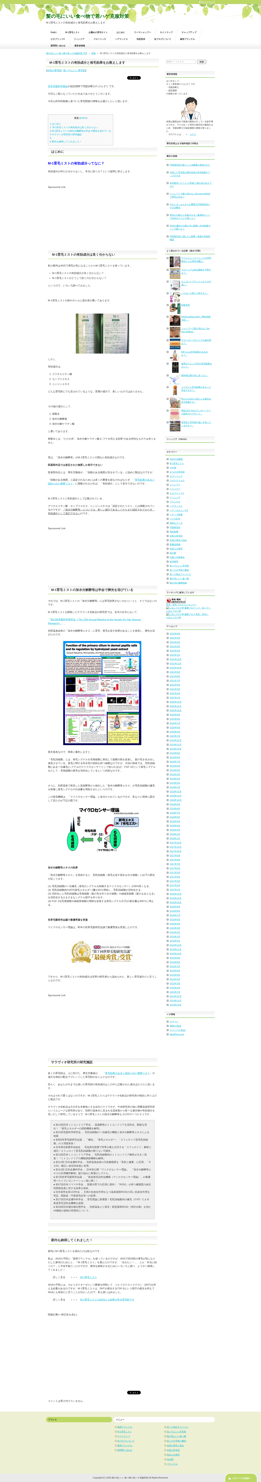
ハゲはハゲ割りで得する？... (194, 293)
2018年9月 (175, 804)
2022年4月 (175, 642)
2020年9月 (175, 715)
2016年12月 (175, 894)
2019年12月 (175, 740)
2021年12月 (175, 659)
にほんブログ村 (173, 611)
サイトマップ (166, 32)
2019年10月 (175, 749)
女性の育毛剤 (54, 70)
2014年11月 (175, 1000)
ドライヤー (175, 489)
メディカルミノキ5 (179, 510)
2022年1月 (175, 655)
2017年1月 (175, 889)
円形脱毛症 (175, 527)
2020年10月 (175, 710)
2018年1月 (175, 838)
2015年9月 (175, 958)
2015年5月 (175, 975)
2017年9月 (175, 855)
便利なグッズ (176, 523)
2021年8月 (175, 676)
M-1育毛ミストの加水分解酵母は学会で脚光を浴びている (80, 131)
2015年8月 (175, 962)
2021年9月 (175, 672)
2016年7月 (175, 915)
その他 (173, 467)
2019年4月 (175, 774)
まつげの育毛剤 (177, 472)
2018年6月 (175, 817)
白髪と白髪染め (177, 557)
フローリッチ (99, 39)
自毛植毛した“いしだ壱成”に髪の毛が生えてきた (191, 185)
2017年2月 (175, 885)
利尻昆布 (141, 39)
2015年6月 (175, 971)
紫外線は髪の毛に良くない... (194, 375)
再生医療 (174, 531)
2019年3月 (175, 779)
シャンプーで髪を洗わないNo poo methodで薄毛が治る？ (190, 195)
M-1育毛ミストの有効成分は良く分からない (74, 127)
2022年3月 (175, 646)
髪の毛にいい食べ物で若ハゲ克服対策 (87, 16)
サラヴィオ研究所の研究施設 (66, 134)
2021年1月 (175, 697)
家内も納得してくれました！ (66, 141)
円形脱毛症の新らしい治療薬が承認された (190, 165)
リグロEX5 (175, 519)
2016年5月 (175, 924)
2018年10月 (175, 800)
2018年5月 (175, 821)
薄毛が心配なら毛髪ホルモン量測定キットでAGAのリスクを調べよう (190, 217)
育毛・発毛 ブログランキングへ (181, 605)
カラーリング (176, 476)
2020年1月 (175, 736)
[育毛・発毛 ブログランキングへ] (176, 601)
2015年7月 (175, 966)
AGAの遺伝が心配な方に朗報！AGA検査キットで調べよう (190, 227)
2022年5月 (175, 638)
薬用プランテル (187, 39)
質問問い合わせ (58, 45)
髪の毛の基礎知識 (178, 583)
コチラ (193, 134)
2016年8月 (175, 911)
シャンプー (175, 485)
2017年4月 (175, 877)
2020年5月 (175, 732)
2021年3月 (175, 689)
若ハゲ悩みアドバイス (180, 574)
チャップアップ (189, 32)
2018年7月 (175, 813)
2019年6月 (175, 766)
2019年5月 (175, 770)
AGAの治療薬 (176, 459)
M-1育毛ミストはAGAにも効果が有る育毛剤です (107, 1299)
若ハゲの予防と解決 (179, 570)
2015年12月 (175, 945)
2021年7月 (175, 680)
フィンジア (79, 39)
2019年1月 (175, 787)
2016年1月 (175, 941)
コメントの (177, 1030)
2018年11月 (175, 796)
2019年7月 (175, 761)
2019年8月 (175, 757)
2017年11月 (175, 847)
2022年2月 (175, 651)
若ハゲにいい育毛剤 (74, 70)
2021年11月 (175, 663)
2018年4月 (175, 825)
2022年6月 (175, 633)
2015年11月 (175, 949)
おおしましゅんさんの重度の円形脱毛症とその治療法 (190, 206)
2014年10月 (175, 1005)
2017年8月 (175, 860)
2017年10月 (175, 851)
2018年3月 (175, 830)
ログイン (174, 1021)
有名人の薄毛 (176, 549)
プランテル (175, 502)
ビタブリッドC (58, 39)
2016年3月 (175, 932)
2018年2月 (175, 834)
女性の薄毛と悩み (178, 540)
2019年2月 (175, 783)
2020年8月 (175, 719)
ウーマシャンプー (142, 32)
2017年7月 (175, 864)
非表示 (83, 118)
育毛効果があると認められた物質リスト (127, 1073)
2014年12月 (175, 996)
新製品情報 (175, 544)
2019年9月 (175, 753)
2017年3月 (175, 881)
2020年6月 (175, 727)
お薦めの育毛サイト (98, 32)
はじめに (121, 32)
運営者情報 (79, 45)
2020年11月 (175, 706)
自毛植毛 (174, 561)
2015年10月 (175, 953)
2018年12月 (175, 791)
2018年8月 (175, 808)
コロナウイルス (177, 480)
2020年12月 (175, 702)
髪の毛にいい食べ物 (179, 578)
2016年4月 (175, 928)
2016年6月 (175, 919)
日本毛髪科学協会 (58, 86)
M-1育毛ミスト (72, 32)
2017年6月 (175, 868)
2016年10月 (175, 902)
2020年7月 (175, 723)
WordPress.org (177, 1034)
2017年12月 (175, 843)
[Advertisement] (78, 214)
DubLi (53, 32)
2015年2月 (175, 988)
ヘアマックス (121, 39)
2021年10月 (175, 668)
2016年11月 (175, 898)
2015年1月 (175, 992)
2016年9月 (175, 907)
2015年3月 (175, 983)
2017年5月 (175, 872)
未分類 (173, 553)
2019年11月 (175, 744)
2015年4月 (175, 979)
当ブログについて (162, 39)
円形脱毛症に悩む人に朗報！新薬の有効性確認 (190, 238)
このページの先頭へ (241, 1478)
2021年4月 (175, 685)
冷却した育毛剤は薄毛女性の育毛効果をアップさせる (190, 174)
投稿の (175, 1026)
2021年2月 (175, 693)
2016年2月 (175, 936)
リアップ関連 (176, 514)
